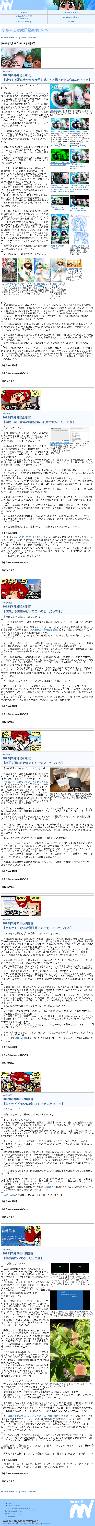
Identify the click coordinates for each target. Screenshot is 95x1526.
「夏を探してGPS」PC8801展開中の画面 (78, 209)
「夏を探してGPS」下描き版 (79, 247)
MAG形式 (55, 146)
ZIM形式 (62, 146)
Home (10, 1503)
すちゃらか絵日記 (24, 17)
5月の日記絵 (21, 1038)
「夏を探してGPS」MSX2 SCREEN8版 (78, 165)
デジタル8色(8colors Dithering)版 (78, 133)
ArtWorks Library (15, 1511)
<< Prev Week (7, 37)
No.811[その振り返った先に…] (9, 285)
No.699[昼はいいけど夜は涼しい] (41, 285)
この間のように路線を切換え (44, 630)
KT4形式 (82, 146)
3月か (48, 1187)
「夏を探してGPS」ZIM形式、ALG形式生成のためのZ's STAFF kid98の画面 (80, 188)
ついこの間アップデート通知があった (60, 444)
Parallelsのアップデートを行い (26, 537)
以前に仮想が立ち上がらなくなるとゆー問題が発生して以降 (38, 1416)
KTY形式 (74, 146)
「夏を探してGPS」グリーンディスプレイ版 (60, 164)
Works (10, 1506)
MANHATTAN (10, 1195)
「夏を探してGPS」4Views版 (58, 247)
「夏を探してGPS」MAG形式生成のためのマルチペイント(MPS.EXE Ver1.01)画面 (59, 188)
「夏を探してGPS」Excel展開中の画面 (58, 208)
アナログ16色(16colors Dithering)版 (59, 133)
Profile (18, 1506)
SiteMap (11, 1517)
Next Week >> (34, 37)
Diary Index (20, 37)
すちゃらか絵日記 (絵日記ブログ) (21, 1509)
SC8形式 (74, 168)
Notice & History (15, 1514)
